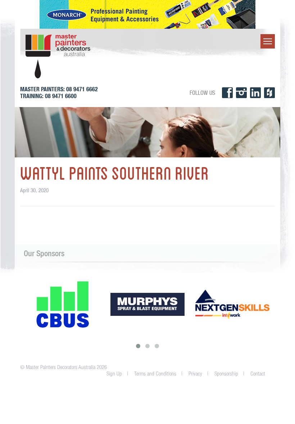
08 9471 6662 (82, 89)
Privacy (195, 373)
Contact (257, 373)
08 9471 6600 (61, 96)
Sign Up (114, 373)
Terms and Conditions (155, 373)
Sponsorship (226, 373)
